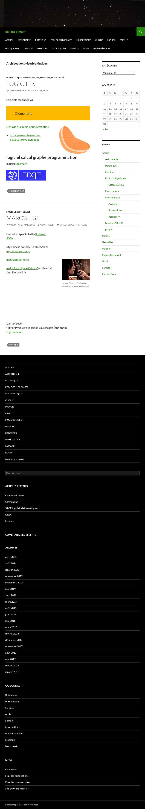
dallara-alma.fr (15, 32)
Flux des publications (16, 775)
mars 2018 (11, 627)
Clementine (11, 501)
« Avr (105, 129)
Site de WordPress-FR (17, 788)
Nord (86, 48)
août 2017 (10, 652)
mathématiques (13, 733)
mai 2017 (10, 659)
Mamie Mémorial (101, 48)
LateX (8, 514)
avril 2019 (10, 595)
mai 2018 (10, 620)
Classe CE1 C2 (116, 184)
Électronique (112, 191)
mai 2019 (10, 588)
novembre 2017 (14, 646)
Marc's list (22, 217)
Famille (9, 720)
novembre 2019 (14, 576)
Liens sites (42, 48)
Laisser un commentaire (73, 224)
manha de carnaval (17, 259)
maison (29, 48)
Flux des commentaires (18, 782)
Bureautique (115, 210)
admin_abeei (41, 90)
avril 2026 (10, 556)
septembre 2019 (14, 582)
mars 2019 (11, 601)
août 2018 (10, 607)
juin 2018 (10, 614)
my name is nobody (18, 251)
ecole (8, 714)
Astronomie (24, 40)
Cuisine (99, 40)
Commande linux (14, 495)
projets (111, 40)
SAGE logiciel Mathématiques (21, 508)
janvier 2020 (12, 569)
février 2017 (12, 665)
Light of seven (14, 332)
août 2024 (10, 563)
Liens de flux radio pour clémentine (27, 126)
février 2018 (12, 633)
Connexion (11, 769)
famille (124, 40)
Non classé (57, 77)
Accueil (9, 40)
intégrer (41, 234)
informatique (31, 77)
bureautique (14, 77)
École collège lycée (61, 40)
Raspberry (114, 216)
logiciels (20, 83)
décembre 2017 (13, 639)
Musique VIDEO (12, 48)
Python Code (59, 48)
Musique (45, 77)
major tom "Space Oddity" (22, 268)
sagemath (21, 163)
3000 (9, 238)
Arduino (113, 203)
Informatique (83, 40)
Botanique (40, 40)
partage (74, 48)
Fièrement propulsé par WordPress (21, 804)
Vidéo (12, 224)
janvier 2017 (12, 671)
